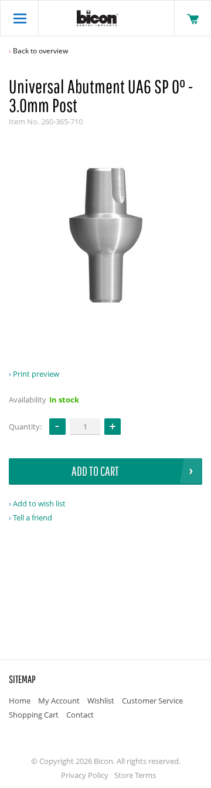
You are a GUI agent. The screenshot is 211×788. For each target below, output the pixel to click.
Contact (80, 714)
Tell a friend (32, 517)
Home (19, 700)
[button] (112, 426)
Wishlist (100, 700)
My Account (59, 700)
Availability (27, 399)
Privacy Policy (84, 775)
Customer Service (152, 700)
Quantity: (25, 426)
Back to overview (40, 51)
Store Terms (135, 775)
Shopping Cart (34, 714)
